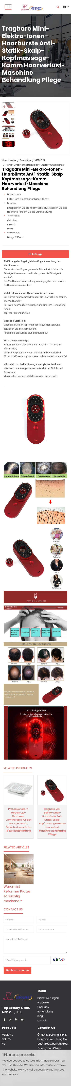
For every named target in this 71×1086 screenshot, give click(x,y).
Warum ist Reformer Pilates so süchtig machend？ (17, 893)
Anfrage (37, 254)
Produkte (43, 1002)
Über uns (43, 1007)
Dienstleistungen (48, 998)
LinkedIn (16, 1019)
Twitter (10, 1019)
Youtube (22, 1019)
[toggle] (8, 6)
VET (4, 1044)
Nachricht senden (17, 970)
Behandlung (45, 1011)
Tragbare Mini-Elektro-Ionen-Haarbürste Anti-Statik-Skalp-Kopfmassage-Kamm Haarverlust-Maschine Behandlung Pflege (52, 821)
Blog (40, 1016)
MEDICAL (7, 1035)
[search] (57, 6)
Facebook (4, 1019)
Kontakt (42, 1020)
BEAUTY (6, 1039)
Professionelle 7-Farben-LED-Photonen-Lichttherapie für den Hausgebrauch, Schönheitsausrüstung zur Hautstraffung (19, 819)
